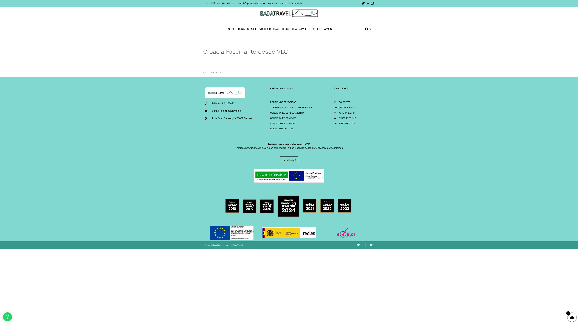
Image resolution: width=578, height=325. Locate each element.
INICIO (231, 29)
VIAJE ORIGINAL (269, 29)
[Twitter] (363, 3)
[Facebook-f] (367, 3)
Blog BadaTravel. (294, 29)
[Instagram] (372, 3)
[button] (7, 316)
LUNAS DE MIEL (247, 29)
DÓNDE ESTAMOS (321, 29)
